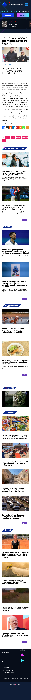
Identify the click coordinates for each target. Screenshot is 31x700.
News (4, 655)
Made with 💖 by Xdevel (15, 684)
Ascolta (8, 15)
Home (3, 11)
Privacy (5, 678)
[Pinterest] (17, 127)
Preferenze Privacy (13, 678)
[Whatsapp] (23, 127)
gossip (18, 137)
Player (5, 650)
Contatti (26, 678)
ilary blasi (25, 137)
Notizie (7, 11)
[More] (27, 127)
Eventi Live (6, 667)
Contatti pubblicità (8, 670)
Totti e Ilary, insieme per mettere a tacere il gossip (14, 41)
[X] (7, 127)
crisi (13, 137)
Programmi (6, 652)
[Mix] (20, 127)
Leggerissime (13, 11)
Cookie (20, 678)
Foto (4, 661)
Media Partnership (8, 672)
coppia (7, 137)
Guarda (22, 15)
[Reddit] (10, 127)
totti (4, 140)
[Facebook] (3, 127)
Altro (24, 523)
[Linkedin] (13, 127)
